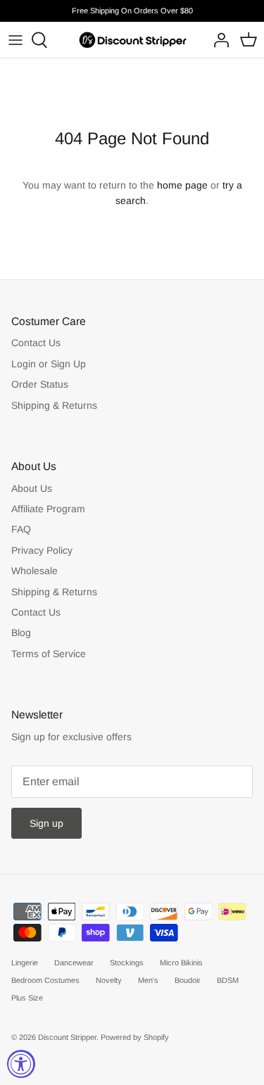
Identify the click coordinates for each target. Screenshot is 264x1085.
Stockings (127, 962)
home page (182, 185)
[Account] (217, 40)
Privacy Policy (42, 550)
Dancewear (74, 962)
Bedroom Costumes (45, 980)
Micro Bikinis (181, 962)
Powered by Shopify (135, 1037)
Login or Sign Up (48, 363)
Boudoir (188, 980)
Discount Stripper (67, 1037)
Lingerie (24, 962)
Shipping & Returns (54, 405)
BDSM (228, 980)
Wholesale (34, 570)
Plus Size (27, 998)
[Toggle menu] (15, 40)
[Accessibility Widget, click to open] (21, 1064)
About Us (31, 488)
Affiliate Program (48, 508)
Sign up (46, 823)
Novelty (109, 980)
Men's (148, 980)
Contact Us (36, 342)
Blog (21, 632)
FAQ (21, 529)
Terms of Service (48, 653)
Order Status (39, 384)
